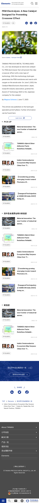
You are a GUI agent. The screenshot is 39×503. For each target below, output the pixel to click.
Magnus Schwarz (10, 100)
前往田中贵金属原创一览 (17, 368)
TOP (3, 401)
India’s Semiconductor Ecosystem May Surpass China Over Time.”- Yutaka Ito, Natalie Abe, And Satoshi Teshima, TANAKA (19, 406)
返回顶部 (19, 374)
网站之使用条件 (19, 466)
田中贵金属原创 (6, 23)
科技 (13, 23)
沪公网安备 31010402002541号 (21, 493)
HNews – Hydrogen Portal (13, 57)
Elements (11, 401)
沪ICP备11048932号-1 (19, 489)
